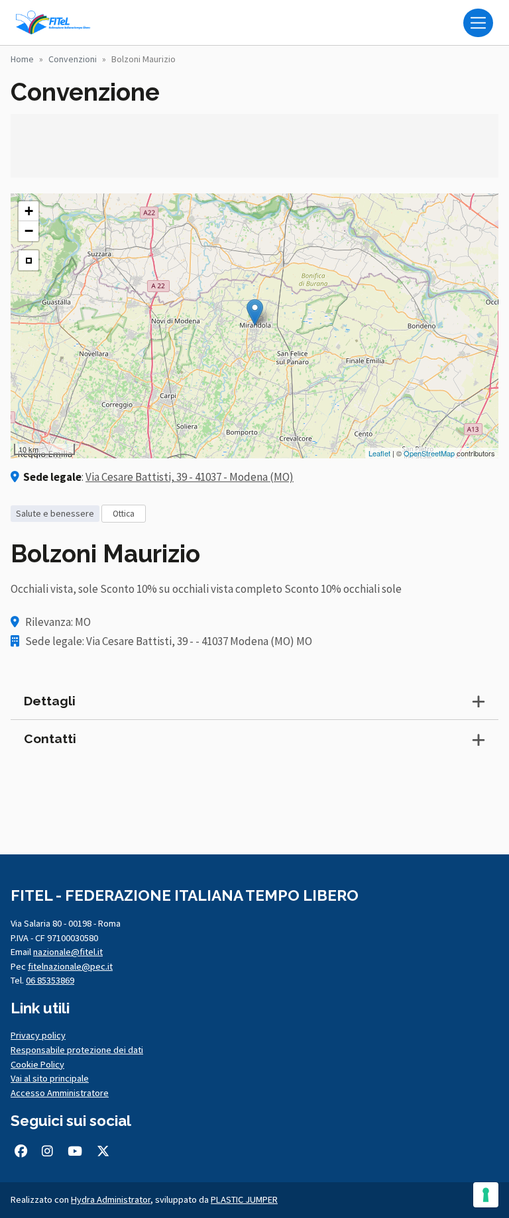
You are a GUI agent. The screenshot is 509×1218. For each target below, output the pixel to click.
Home (22, 59)
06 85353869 (50, 980)
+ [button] (29, 211)
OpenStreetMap (429, 453)
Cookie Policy (37, 1064)
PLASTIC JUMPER (244, 1199)
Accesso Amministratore (60, 1093)
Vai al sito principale (50, 1078)
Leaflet (379, 453)
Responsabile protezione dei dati (77, 1050)
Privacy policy (38, 1035)
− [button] (29, 231)
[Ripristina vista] (28, 260)
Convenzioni (72, 59)
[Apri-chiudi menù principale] (478, 23)
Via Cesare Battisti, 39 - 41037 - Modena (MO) (189, 477)
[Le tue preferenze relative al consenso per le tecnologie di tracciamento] (485, 1194)
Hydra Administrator (110, 1199)
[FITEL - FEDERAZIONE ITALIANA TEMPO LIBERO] (55, 22)
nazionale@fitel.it (68, 952)
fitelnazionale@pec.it (70, 966)
